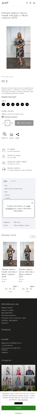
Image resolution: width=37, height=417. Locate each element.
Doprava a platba (7, 310)
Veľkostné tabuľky (6, 308)
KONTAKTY (4, 323)
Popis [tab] (5, 181)
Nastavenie (18, 403)
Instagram (4, 352)
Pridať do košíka (26, 123)
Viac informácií (23, 400)
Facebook (4, 350)
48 (10, 288)
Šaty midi (17, 222)
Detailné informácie (8, 97)
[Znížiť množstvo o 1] (3, 123)
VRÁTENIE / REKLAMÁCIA (9, 320)
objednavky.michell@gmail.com (11, 343)
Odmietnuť (18, 413)
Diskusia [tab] (13, 181)
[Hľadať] (26, 2)
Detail (15, 286)
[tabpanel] (10, 267)
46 (13, 288)
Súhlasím (19, 408)
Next (35, 236)
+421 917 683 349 (7, 345)
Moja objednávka (6, 313)
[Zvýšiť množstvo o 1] (12, 123)
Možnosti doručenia (11, 117)
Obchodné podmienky (8, 315)
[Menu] (34, 3)
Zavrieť (30, 141)
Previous (32, 236)
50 (6, 288)
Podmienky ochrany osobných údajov (13, 318)
